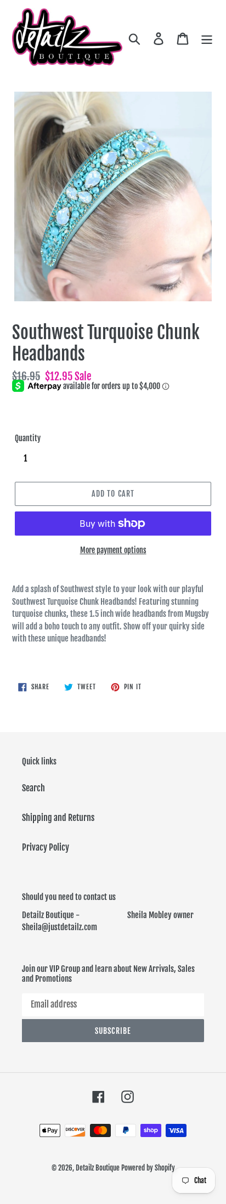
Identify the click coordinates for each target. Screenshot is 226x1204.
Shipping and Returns (58, 817)
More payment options (113, 550)
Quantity (28, 438)
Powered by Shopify (148, 1167)
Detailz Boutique (98, 1167)
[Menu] (207, 38)
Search (33, 788)
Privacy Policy (45, 847)
